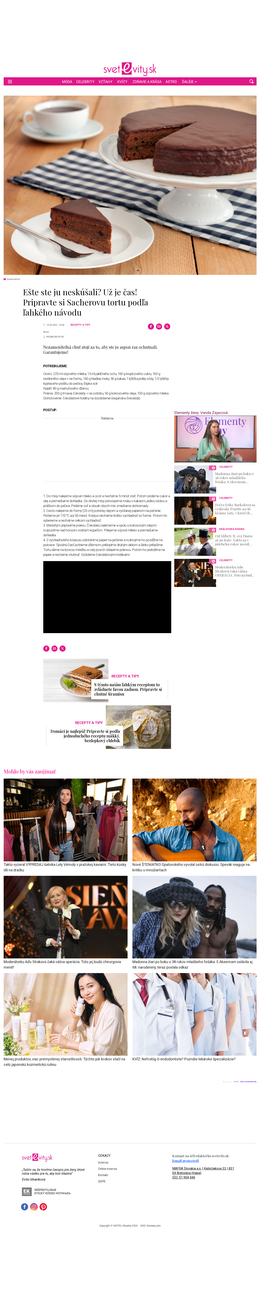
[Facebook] (151, 326)
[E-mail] (159, 326)
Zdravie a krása (146, 82)
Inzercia (103, 1162)
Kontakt (103, 1175)
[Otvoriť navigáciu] (10, 81)
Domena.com (154, 1225)
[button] (251, 81)
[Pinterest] (43, 1206)
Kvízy (122, 82)
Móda (67, 82)
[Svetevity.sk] (130, 69)
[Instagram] (34, 1206)
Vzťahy (105, 82)
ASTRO (171, 82)
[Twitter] (167, 326)
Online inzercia (107, 1168)
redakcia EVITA (55, 336)
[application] (215, 439)
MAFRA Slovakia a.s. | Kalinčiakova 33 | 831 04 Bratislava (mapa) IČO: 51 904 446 (203, 1173)
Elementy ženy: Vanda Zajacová (201, 412)
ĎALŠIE (188, 82)
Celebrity (85, 82)
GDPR (101, 1181)
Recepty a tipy (80, 324)
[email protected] (185, 1161)
